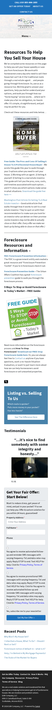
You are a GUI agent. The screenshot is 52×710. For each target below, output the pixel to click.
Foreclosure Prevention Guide (19, 271)
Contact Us (26, 11)
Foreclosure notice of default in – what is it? (24, 648)
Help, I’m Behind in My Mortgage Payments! (25, 653)
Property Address (16, 517)
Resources (20, 678)
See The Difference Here (26, 417)
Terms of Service (9, 681)
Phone (10, 538)
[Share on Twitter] (6, 381)
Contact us (20, 358)
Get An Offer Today (19, 6)
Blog (20, 681)
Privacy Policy (32, 678)
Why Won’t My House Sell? (16, 636)
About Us (38, 6)
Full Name (12, 527)
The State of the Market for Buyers (20, 657)
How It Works (37, 674)
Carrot (37, 706)
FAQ (46, 674)
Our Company (8, 678)
